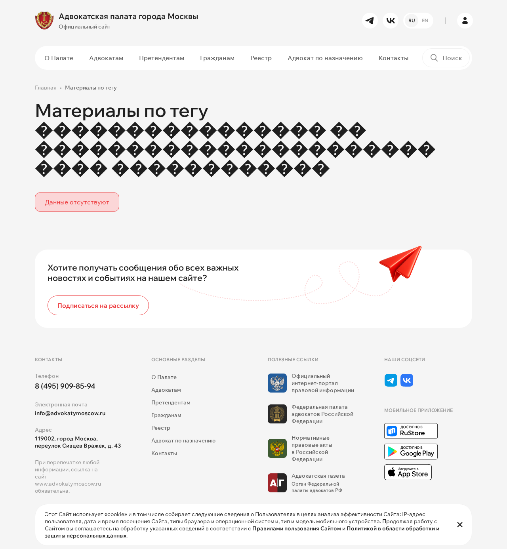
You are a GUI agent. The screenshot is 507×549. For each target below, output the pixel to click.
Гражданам (217, 58)
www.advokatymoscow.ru (68, 483)
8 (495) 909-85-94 (65, 386)
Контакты (393, 58)
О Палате (58, 58)
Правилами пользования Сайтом (296, 528)
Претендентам (161, 58)
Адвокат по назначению (325, 58)
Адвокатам (106, 58)
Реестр (261, 58)
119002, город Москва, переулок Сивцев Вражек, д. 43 (78, 442)
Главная (46, 87)
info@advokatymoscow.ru (70, 413)
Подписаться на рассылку (98, 305)
